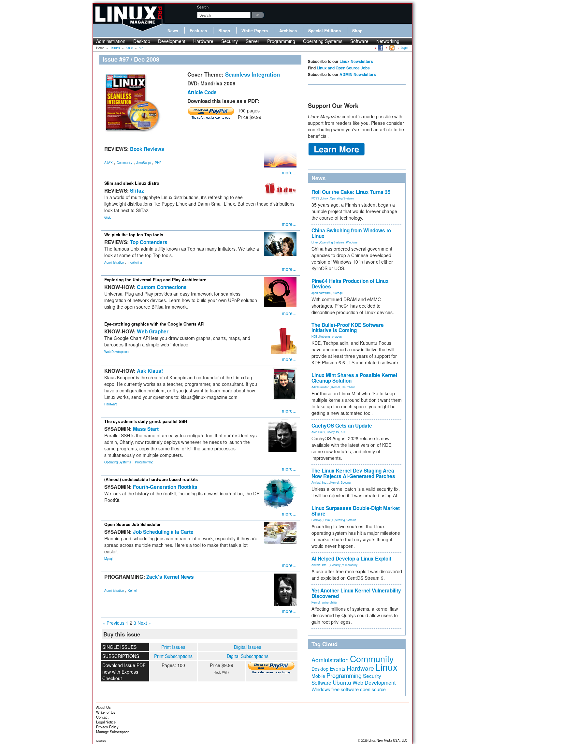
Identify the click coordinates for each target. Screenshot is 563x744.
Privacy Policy (107, 726)
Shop (357, 31)
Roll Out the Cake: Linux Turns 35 (351, 192)
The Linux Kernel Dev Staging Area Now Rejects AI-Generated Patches (353, 473)
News (172, 31)
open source (373, 689)
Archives (288, 31)
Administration (110, 41)
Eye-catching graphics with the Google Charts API (154, 324)
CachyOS (333, 432)
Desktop (141, 41)
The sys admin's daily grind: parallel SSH (145, 421)
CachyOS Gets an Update (341, 425)
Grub (107, 217)
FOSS (315, 198)
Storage (338, 293)
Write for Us (105, 712)
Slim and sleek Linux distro (131, 183)
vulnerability (349, 565)
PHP (158, 162)
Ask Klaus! (150, 370)
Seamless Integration (252, 74)
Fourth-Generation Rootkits (165, 486)
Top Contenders (148, 242)
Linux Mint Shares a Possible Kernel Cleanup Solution (354, 378)
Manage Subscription (112, 731)
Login (404, 47)
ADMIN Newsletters (357, 74)
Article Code (202, 92)
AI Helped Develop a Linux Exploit (351, 558)
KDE (314, 336)
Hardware (203, 41)
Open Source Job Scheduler (132, 524)
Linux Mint (348, 387)
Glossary (101, 740)
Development (171, 41)
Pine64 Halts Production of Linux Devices (350, 283)
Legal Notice (106, 721)
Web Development (116, 351)
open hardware (321, 293)
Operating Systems (322, 41)
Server (252, 41)
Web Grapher (152, 331)
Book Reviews (147, 149)
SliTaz (137, 190)
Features (198, 31)
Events (337, 668)
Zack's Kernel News (170, 576)
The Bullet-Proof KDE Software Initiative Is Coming (347, 327)
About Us (103, 707)
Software (359, 41)
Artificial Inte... (319, 482)
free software (345, 689)
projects (337, 336)
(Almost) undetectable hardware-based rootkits (151, 479)
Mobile (318, 676)
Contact (102, 717)
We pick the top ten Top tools (133, 235)
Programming (281, 41)
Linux (324, 198)
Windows (351, 242)
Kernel (132, 590)
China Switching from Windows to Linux (351, 233)
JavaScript (143, 162)
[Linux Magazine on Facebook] (380, 47)
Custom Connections (162, 287)
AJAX (108, 162)
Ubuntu (342, 682)
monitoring (135, 262)
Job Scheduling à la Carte (163, 531)
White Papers (254, 31)
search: (203, 6)
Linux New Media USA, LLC (387, 740)
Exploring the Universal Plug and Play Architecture (155, 280)
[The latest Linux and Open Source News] (391, 47)
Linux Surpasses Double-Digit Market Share (355, 510)
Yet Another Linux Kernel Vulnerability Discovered (356, 593)
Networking (387, 41)
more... (289, 172)
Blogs (224, 31)
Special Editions (324, 31)
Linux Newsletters (356, 61)
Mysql (108, 558)
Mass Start (146, 428)
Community (124, 162)
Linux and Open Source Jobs (343, 68)
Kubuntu (324, 336)
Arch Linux (318, 432)
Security (229, 41)
